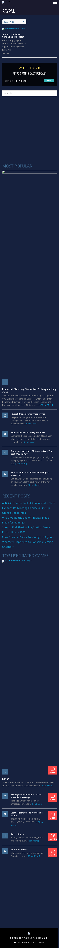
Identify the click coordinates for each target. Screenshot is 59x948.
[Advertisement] (29, 130)
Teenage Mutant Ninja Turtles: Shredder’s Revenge (26, 796)
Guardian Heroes (19, 849)
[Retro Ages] (9, 1)
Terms (33, 942)
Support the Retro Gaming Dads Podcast (13, 35)
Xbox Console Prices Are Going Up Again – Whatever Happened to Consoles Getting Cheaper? (28, 541)
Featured (5, 53)
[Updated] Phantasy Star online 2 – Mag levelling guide (29, 391)
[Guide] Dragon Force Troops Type (28, 414)
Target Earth (17, 834)
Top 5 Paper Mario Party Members (28, 432)
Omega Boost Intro (14, 512)
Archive (17, 942)
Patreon (49, 80)
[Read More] (47, 405)
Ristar (5, 778)
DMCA (41, 942)
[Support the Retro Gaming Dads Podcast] (15, 29)
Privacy (25, 942)
